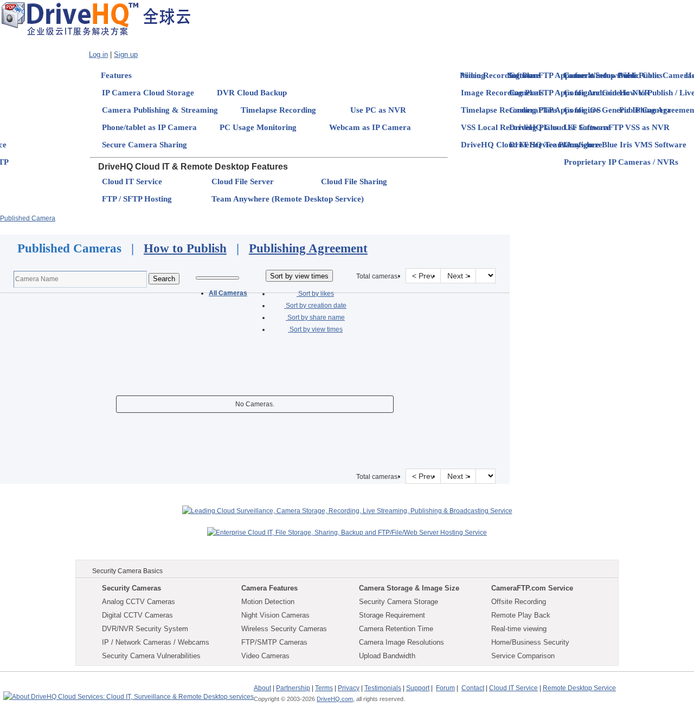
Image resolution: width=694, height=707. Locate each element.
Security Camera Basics (127, 571)
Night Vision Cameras (275, 615)
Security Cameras (131, 588)
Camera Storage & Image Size (409, 588)
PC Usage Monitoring (258, 127)
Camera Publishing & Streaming (160, 110)
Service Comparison (523, 656)
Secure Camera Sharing (144, 144)
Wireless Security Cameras (284, 629)
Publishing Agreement (308, 248)
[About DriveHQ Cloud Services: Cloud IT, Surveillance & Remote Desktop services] (128, 692)
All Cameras (228, 293)
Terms (324, 688)
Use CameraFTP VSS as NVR (617, 127)
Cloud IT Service (132, 181)
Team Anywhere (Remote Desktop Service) (287, 198)
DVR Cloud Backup (252, 92)
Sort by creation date (315, 305)
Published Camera (27, 218)
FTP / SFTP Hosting (137, 198)
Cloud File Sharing (354, 181)
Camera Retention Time (396, 629)
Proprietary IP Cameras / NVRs (621, 162)
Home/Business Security (530, 642)
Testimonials (382, 688)
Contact (472, 688)
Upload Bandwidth (387, 656)
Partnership (293, 688)
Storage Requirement (392, 615)
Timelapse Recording (278, 110)
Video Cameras (265, 656)
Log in (98, 54)
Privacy (348, 688)
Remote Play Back (520, 615)
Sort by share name (315, 317)
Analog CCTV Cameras (138, 602)
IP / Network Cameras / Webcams (155, 642)
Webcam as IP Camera (370, 127)
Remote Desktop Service (579, 688)
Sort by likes (315, 293)
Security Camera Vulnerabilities (151, 656)
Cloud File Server (242, 181)
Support (417, 688)
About (262, 688)
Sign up (126, 54)
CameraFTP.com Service (532, 588)
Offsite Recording (518, 602)
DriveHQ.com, (336, 699)
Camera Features (269, 588)
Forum (445, 688)
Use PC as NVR (378, 110)
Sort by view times (315, 329)
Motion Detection (267, 602)
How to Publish (185, 248)
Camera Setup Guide (601, 75)
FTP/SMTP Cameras (274, 642)
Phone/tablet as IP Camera (149, 127)
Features (116, 75)
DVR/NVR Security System (145, 629)
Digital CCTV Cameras (137, 615)
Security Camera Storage (398, 602)
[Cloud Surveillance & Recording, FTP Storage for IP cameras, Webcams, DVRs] (95, 18)
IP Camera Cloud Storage (148, 92)
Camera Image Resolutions (401, 642)
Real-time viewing (519, 629)
